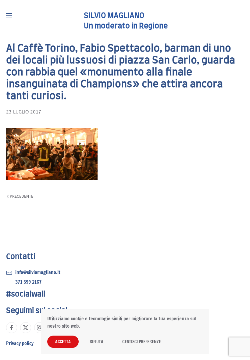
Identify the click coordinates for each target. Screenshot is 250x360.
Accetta (63, 342)
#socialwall (25, 294)
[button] (9, 15)
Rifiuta (96, 342)
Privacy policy (20, 343)
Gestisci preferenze (141, 342)
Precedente (21, 196)
